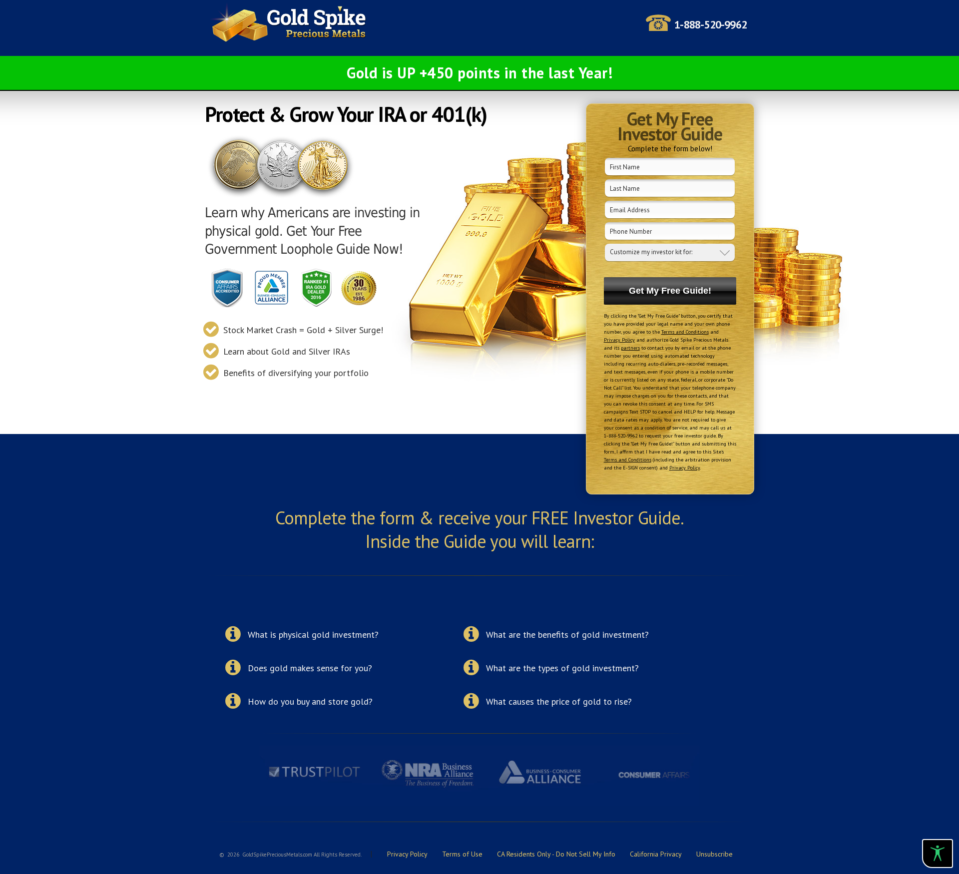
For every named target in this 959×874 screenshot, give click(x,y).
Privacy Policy (619, 340)
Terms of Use (462, 854)
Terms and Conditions (685, 332)
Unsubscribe (714, 854)
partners (630, 348)
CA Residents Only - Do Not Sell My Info (556, 854)
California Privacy (656, 854)
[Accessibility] (937, 853)
